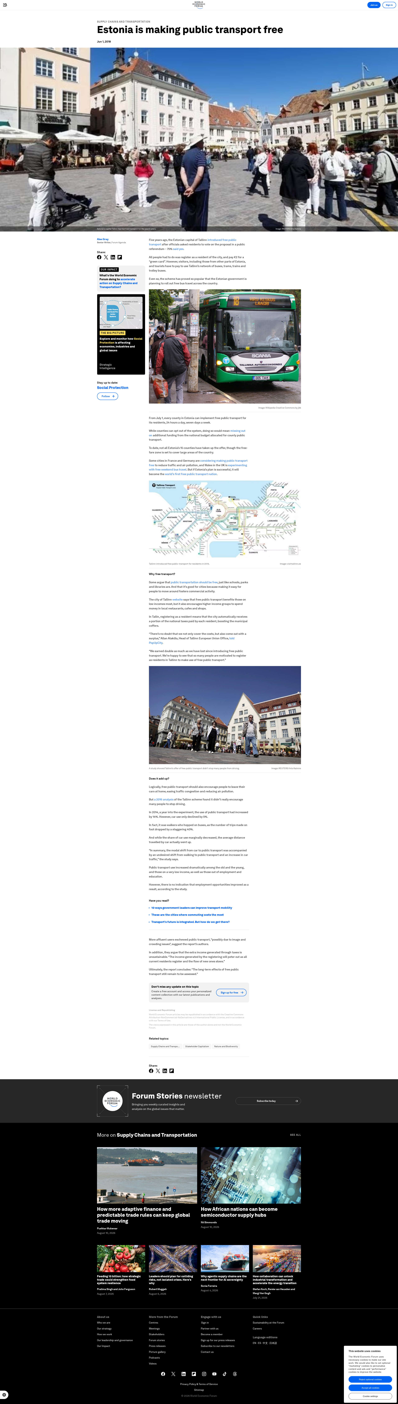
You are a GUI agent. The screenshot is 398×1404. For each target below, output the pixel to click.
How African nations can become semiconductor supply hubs (239, 1212)
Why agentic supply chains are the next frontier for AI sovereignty (224, 1278)
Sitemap (199, 1389)
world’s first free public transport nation (191, 474)
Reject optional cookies (370, 1379)
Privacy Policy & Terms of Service (199, 1384)
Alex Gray (103, 239)
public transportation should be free (194, 582)
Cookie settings (370, 1396)
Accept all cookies (370, 1388)
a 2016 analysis (164, 799)
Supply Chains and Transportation (123, 21)
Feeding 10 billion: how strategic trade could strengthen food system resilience (119, 1280)
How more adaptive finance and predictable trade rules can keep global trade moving (143, 1215)
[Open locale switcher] (4, 1395)
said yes (178, 249)
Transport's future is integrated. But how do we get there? (190, 922)
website (177, 599)
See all (295, 1134)
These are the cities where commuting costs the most (187, 914)
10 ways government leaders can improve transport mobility (191, 907)
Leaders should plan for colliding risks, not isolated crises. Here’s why (171, 1280)
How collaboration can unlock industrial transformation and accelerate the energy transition (274, 1280)
